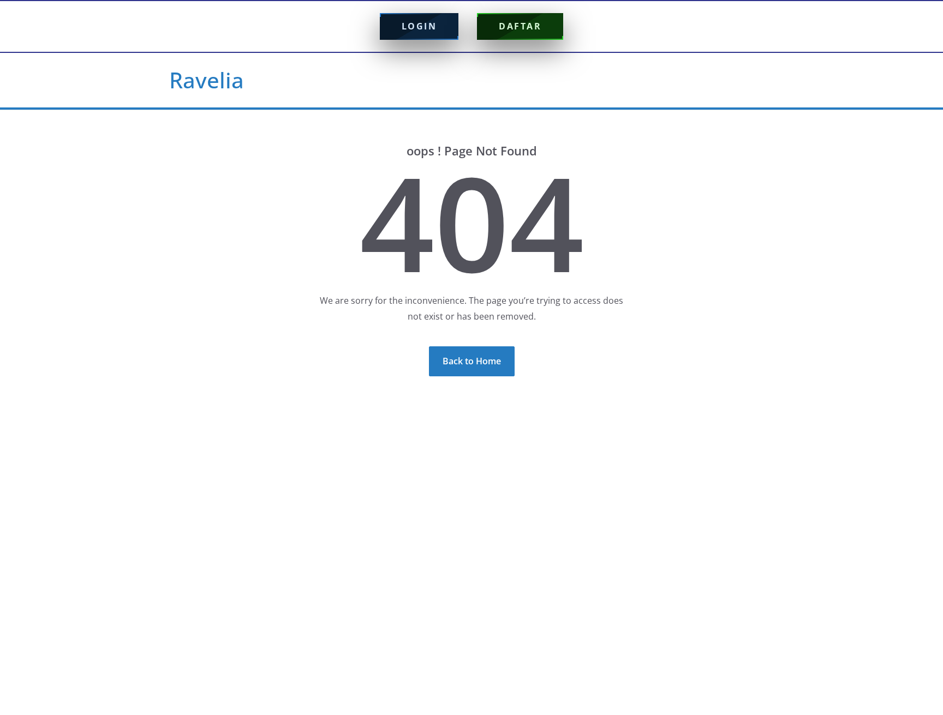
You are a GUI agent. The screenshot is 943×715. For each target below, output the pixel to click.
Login (419, 26)
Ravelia (206, 80)
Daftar (520, 26)
